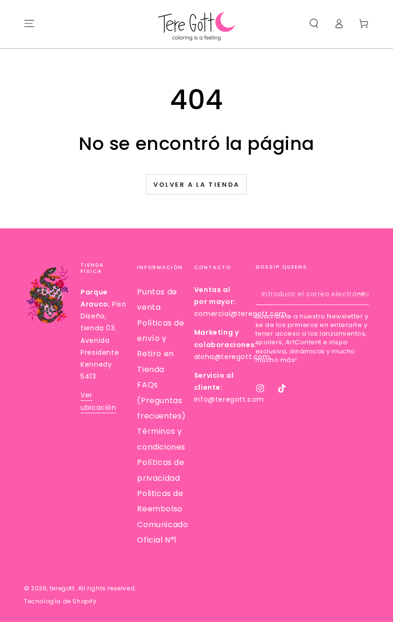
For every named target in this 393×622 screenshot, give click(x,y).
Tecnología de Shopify (60, 601)
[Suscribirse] (363, 294)
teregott (62, 588)
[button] (313, 23)
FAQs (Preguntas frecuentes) (161, 400)
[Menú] (29, 23)
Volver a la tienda (196, 184)
